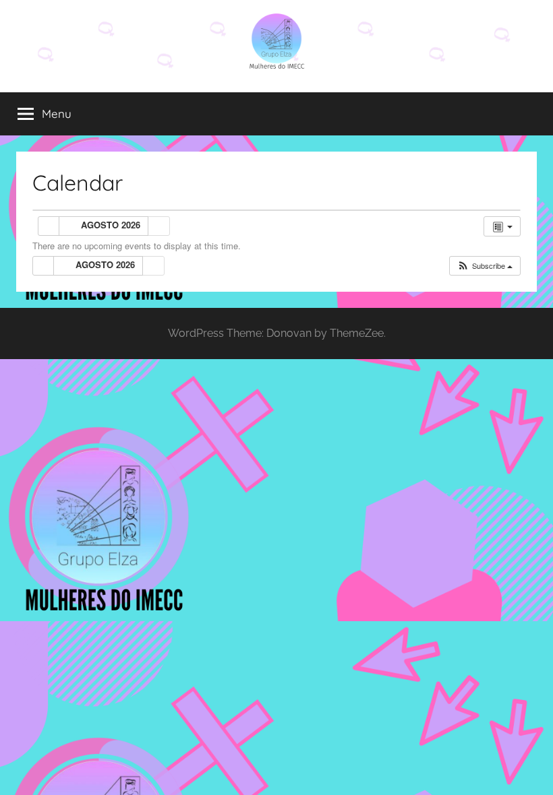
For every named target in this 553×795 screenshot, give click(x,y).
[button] (484, 266)
